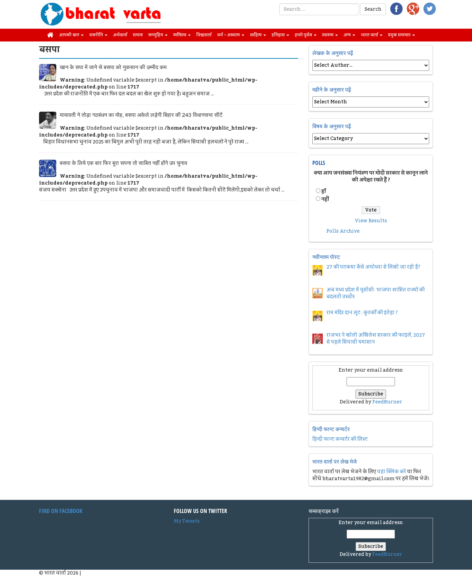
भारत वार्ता (370, 35)
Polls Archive (343, 231)
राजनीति (96, 35)
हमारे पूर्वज (304, 35)
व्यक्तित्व (180, 35)
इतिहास (279, 35)
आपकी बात (69, 35)
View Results (371, 221)
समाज (138, 35)
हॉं (323, 191)
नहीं (325, 199)
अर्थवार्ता (120, 35)
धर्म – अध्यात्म (229, 35)
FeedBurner (387, 402)
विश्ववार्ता (203, 35)
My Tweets (187, 521)
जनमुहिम (156, 35)
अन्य (347, 35)
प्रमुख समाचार (400, 35)
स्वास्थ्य (328, 35)
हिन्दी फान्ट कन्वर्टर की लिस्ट (340, 439)
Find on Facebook (60, 511)
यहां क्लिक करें (391, 472)
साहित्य (256, 35)
